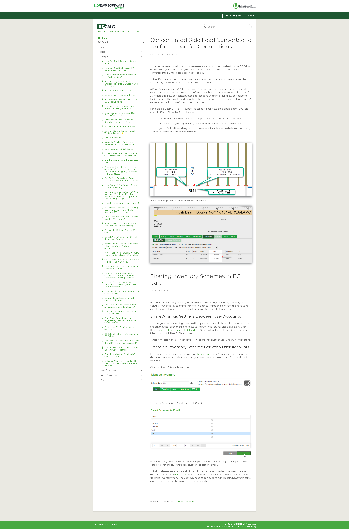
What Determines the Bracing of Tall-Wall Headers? (120, 75)
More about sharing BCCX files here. (180, 330)
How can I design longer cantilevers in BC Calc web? (121, 292)
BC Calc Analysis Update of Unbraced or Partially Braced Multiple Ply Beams (121, 83)
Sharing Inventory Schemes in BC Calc (121, 161)
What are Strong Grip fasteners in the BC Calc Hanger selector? (120, 107)
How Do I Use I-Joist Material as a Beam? (120, 62)
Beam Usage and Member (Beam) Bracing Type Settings (121, 114)
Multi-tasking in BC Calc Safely (118, 149)
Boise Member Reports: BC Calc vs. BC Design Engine (121, 100)
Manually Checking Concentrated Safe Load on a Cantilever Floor (120, 143)
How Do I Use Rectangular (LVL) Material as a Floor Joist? (120, 69)
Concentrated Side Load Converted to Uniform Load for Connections (121, 154)
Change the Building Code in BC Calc (119, 231)
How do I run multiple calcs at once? (121, 203)
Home (104, 38)
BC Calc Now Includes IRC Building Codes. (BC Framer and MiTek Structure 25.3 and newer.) (121, 210)
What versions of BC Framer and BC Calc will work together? (121, 348)
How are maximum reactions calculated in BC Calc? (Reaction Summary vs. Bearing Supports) (119, 275)
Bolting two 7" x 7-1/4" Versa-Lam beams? (120, 328)
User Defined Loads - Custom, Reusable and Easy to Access (118, 121)
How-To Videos (108, 370)
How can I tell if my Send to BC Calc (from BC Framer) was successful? (121, 342)
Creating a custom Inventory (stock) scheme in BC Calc (121, 267)
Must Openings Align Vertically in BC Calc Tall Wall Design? (121, 217)
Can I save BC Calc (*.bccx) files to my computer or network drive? (120, 305)
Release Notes (107, 47)
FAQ (102, 380)
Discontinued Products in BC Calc (120, 95)
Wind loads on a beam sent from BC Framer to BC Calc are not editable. (121, 254)
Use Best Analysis (112, 138)
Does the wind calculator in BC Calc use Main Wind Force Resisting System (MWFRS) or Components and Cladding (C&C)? (121, 195)
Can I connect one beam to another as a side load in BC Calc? (121, 260)
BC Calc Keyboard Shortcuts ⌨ (119, 126)
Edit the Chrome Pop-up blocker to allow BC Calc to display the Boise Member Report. (121, 284)
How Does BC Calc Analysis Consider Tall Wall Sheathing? (121, 186)
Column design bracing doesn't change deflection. (119, 299)
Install (103, 52)
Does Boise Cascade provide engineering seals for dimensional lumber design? (120, 320)
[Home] (109, 6)
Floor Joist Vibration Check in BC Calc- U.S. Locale (119, 355)
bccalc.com (203, 354)
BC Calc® (127, 31)
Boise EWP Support (108, 31)
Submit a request (233, 16)
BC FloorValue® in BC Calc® (117, 90)
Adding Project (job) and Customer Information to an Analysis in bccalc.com (121, 246)
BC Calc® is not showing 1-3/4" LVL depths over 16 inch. (121, 238)
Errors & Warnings (109, 375)
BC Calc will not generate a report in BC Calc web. (121, 335)
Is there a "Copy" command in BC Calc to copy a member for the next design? (121, 363)
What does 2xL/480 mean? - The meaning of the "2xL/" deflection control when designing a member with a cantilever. (121, 170)
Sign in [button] (251, 16)
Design (139, 31)
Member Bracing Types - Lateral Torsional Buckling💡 (119, 132)
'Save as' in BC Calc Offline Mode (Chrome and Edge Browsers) (120, 224)
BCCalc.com (180, 474)
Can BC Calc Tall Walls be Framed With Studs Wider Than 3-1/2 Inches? (121, 179)
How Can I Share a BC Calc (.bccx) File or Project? (120, 312)
